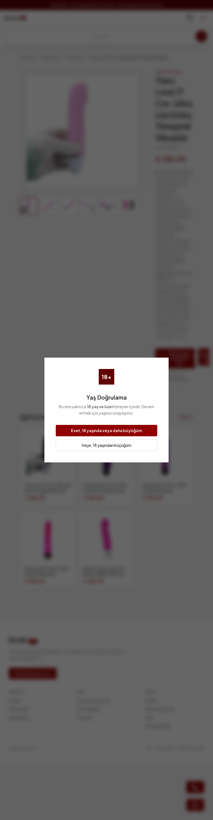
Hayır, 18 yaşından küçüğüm (106, 445)
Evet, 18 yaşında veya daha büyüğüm (106, 430)
